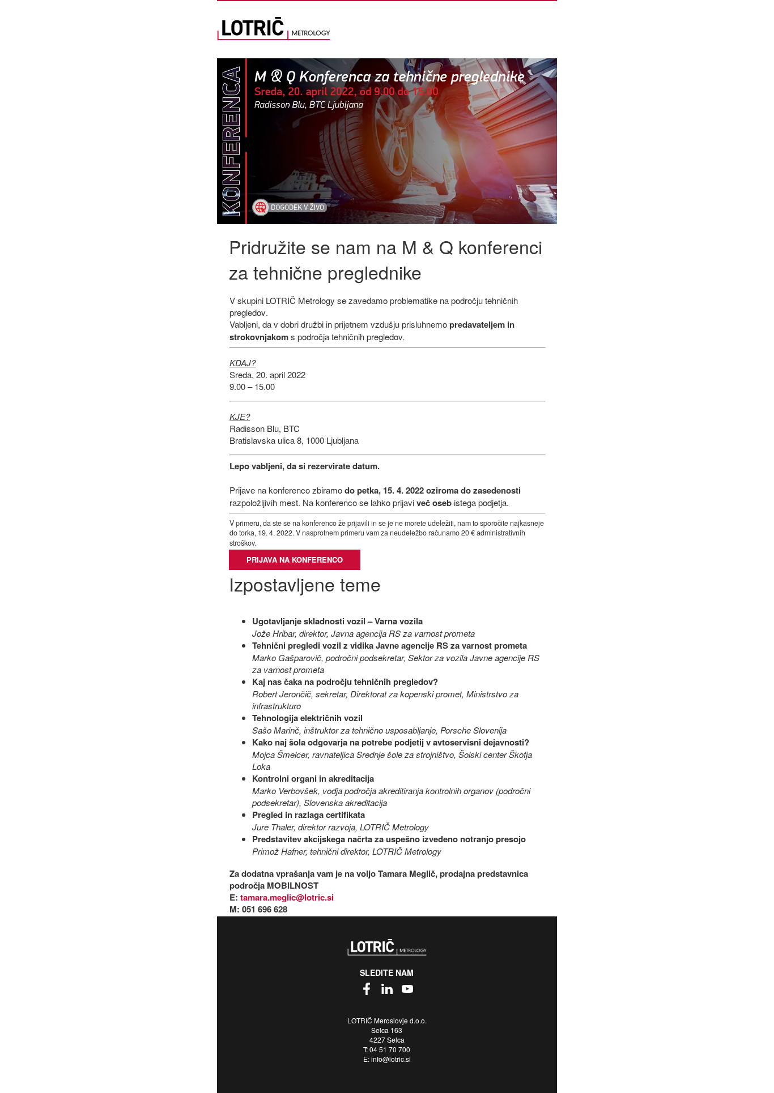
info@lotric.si (391, 1059)
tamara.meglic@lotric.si (287, 897)
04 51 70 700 (389, 1049)
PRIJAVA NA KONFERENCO (294, 559)
